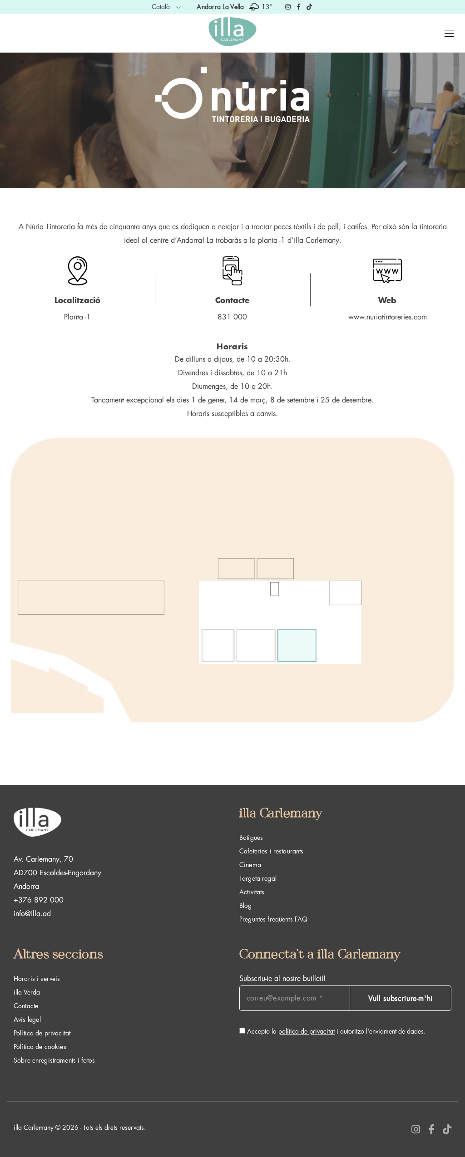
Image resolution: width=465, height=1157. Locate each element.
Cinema (250, 865)
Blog (245, 905)
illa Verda (27, 992)
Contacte (26, 1006)
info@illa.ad (32, 913)
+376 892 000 (39, 900)
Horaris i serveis (37, 979)
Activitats (251, 892)
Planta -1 (77, 317)
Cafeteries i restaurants (271, 851)
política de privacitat (306, 1031)
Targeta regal (258, 878)
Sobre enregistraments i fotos (54, 1060)
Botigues (251, 837)
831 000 (232, 317)
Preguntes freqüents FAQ (273, 919)
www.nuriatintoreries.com (387, 317)
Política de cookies (40, 1047)
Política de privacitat (42, 1033)
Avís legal (27, 1019)
